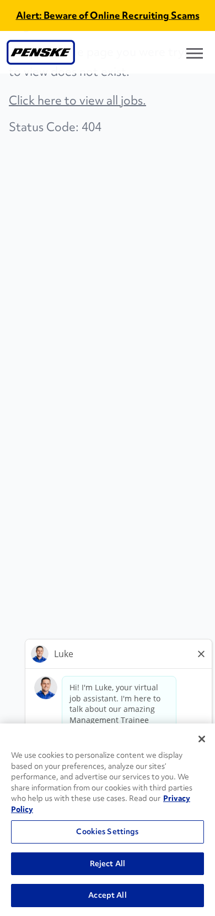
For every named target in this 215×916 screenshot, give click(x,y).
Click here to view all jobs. (77, 100)
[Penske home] (41, 52)
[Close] (202, 739)
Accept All (107, 895)
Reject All (107, 863)
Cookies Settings (107, 831)
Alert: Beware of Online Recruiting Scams (108, 15)
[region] (107, 820)
